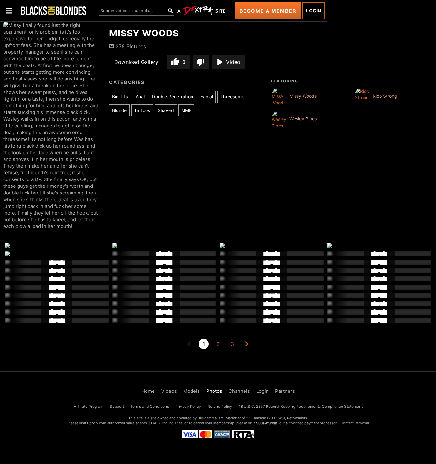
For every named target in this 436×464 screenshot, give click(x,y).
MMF (186, 110)
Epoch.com (96, 423)
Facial (206, 96)
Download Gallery (136, 62)
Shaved (166, 110)
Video (233, 62)
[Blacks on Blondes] (53, 10)
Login (313, 11)
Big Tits (120, 96)
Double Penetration (172, 96)
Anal (140, 96)
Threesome (232, 96)
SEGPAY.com (266, 423)
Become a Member (267, 11)
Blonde (119, 110)
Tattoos (142, 110)
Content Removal (355, 423)
